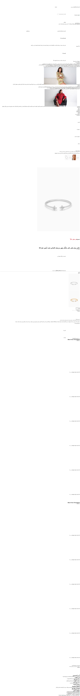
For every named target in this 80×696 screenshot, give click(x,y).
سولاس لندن (64, 66)
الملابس (79, 678)
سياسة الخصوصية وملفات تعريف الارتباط (68, 687)
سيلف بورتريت (70, 66)
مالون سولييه (67, 65)
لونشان (77, 65)
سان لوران (73, 66)
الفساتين (78, 106)
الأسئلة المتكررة (73, 680)
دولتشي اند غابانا (73, 64)
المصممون (78, 84)
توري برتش (56, 66)
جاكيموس (48, 64)
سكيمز (67, 66)
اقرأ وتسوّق (78, 685)
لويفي (79, 65)
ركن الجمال (72, 678)
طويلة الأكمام (69, 88)
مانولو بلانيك (64, 65)
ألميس (79, 87)
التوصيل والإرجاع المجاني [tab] (63, 320)
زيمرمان (44, 66)
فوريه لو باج (65, 64)
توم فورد (54, 66)
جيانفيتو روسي (57, 64)
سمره (78, 239)
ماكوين (55, 65)
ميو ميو (53, 65)
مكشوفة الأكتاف (58, 88)
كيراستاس (40, 64)
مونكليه (51, 65)
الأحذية (76, 678)
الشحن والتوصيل (77, 689)
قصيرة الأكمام (65, 88)
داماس (79, 64)
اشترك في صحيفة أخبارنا (76, 665)
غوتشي (50, 64)
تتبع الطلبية (68, 680)
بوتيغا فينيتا (64, 676)
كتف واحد (54, 88)
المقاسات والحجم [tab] (72, 320)
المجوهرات (68, 678)
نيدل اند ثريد (47, 65)
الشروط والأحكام (77, 687)
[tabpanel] (40, 321)
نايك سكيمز (78, 66)
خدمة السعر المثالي (59, 687)
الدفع (70, 680)
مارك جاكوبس (60, 65)
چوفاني (43, 64)
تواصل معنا (78, 680)
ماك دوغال (70, 65)
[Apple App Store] (77, 691)
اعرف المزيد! (54, 270)
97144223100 (68, 694)
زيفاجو (47, 66)
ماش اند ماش (74, 65)
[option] (40, 311)
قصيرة (79, 88)
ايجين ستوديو (75, 87)
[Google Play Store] (70, 691)
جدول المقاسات (78, 309)
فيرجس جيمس (61, 64)
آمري (77, 87)
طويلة (72, 88)
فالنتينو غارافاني (50, 66)
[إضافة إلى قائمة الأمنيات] (69, 316)
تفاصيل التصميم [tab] (68, 320)
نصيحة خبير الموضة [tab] (77, 320)
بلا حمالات (51, 88)
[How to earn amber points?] (73, 260)
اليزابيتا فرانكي (69, 64)
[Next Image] (73, 235)
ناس (49, 65)
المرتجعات (73, 689)
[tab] (78, 157)
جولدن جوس (53, 64)
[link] (78, 46)
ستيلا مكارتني (60, 66)
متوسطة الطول (75, 88)
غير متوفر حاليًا (78, 319)
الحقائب (74, 678)
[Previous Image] (73, 163)
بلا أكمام (62, 88)
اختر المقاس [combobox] (78, 310)
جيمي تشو (45, 64)
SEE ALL (78, 340)
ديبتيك (77, 64)
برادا (75, 66)
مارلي (57, 65)
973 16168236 (69, 693)
